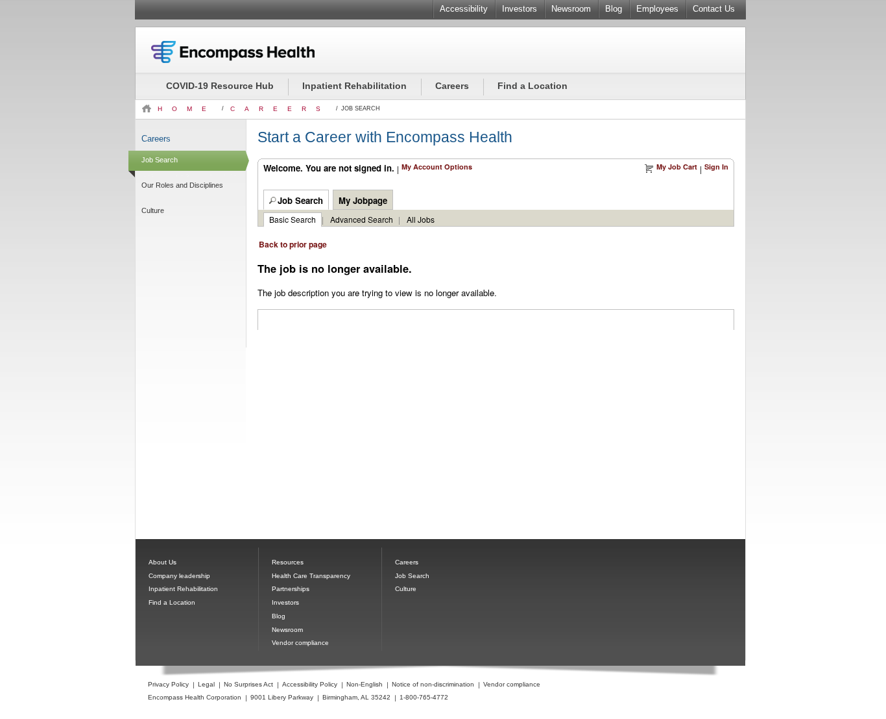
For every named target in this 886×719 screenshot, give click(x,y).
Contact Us (714, 9)
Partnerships (290, 588)
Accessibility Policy (309, 684)
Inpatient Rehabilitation (354, 86)
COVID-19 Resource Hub (220, 86)
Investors (519, 9)
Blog (613, 9)
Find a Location (532, 86)
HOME (186, 108)
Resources (288, 562)
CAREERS (279, 108)
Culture (152, 210)
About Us (162, 562)
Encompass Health (250, 52)
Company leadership (179, 575)
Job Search (159, 160)
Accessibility (464, 9)
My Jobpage (363, 200)
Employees (657, 9)
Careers (452, 86)
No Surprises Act (248, 684)
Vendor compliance (300, 642)
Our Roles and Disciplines (182, 185)
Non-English (364, 684)
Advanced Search (361, 219)
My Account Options (436, 166)
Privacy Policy (168, 684)
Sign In (716, 166)
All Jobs (421, 219)
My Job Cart (676, 166)
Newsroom (571, 9)
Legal (206, 684)
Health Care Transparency (311, 575)
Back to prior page (293, 244)
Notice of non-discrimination (433, 684)
